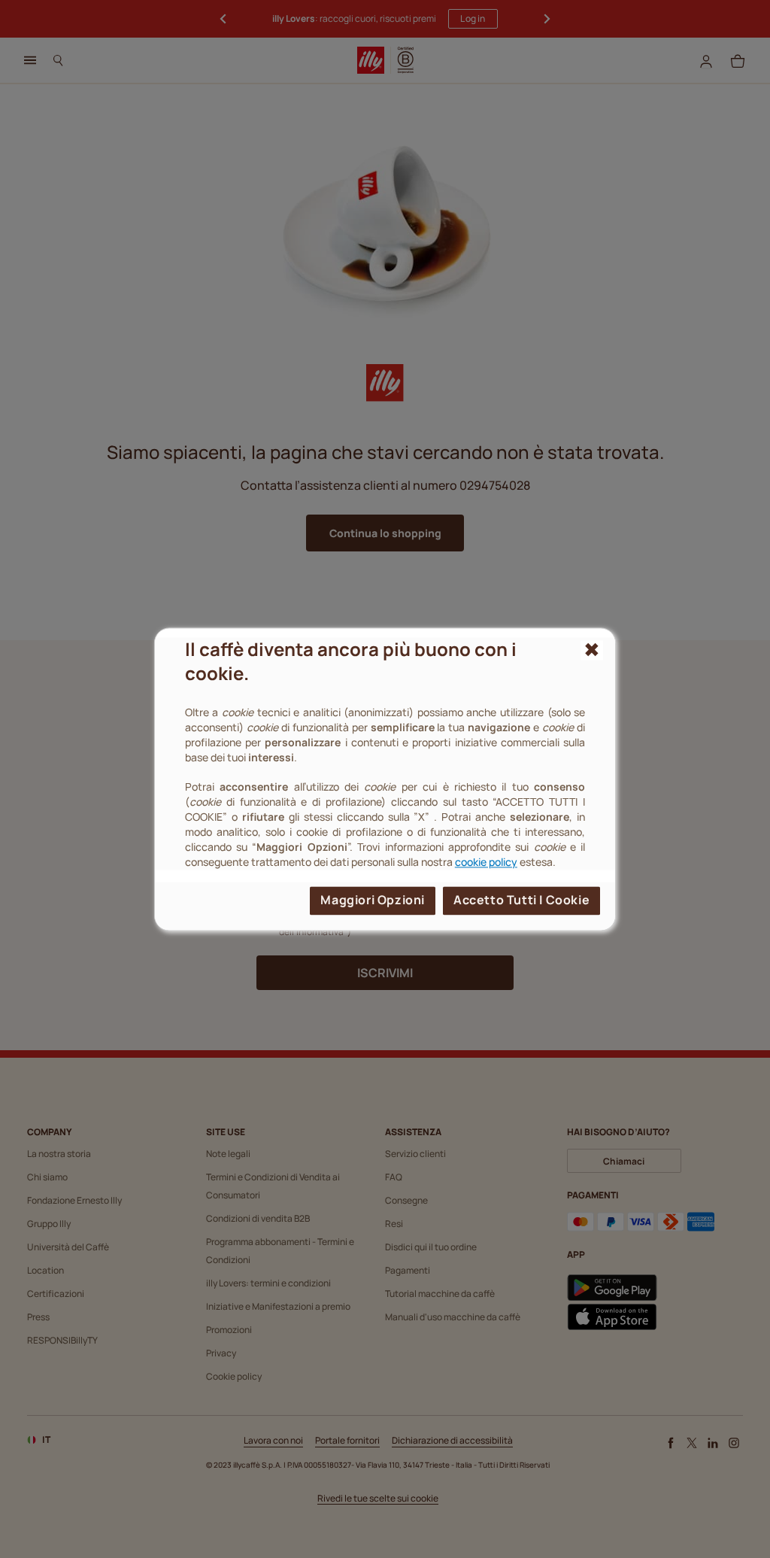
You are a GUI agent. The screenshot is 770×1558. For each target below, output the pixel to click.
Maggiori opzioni (372, 899)
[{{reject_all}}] (592, 650)
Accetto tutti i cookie (521, 899)
